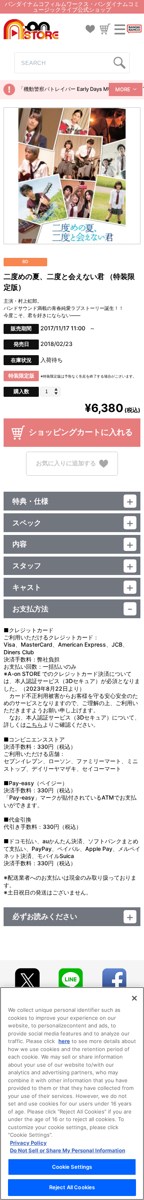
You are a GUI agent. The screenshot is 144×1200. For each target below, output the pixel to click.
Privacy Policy (28, 1143)
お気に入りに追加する (66, 463)
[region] (72, 1093)
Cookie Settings (72, 1167)
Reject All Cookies (72, 1187)
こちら (34, 724)
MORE (122, 89)
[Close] (134, 998)
